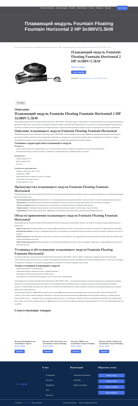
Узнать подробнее (79, 72)
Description (20, 103)
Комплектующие (82, 8)
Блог (47, 390)
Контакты (108, 8)
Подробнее (19, 351)
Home (16, 47)
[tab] (21, 103)
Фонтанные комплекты (47, 8)
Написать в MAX (111, 381)
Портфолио (99, 8)
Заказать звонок (122, 8)
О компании (50, 375)
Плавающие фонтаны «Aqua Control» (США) (48, 47)
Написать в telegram (111, 387)
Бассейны (72, 8)
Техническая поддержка (70, 402)
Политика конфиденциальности (88, 402)
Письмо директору (111, 392)
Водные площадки (61, 8)
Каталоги (91, 8)
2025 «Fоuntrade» (26, 402)
